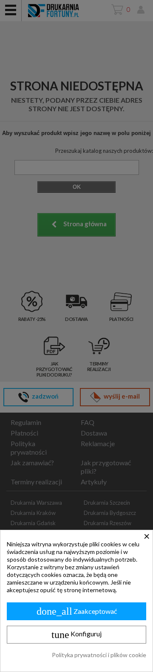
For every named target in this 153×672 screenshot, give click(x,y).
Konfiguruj (76, 634)
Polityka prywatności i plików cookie (99, 654)
